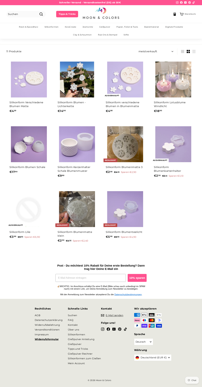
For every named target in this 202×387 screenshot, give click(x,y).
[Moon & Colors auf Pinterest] (119, 329)
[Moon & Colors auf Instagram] (102, 329)
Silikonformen (52, 27)
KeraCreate (70, 27)
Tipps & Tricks (67, 14)
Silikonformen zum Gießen (84, 358)
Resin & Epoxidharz (28, 27)
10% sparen (137, 277)
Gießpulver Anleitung (81, 339)
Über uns (73, 329)
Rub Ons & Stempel (107, 35)
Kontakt (73, 324)
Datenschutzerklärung (48, 320)
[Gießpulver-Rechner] (175, 14)
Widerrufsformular (47, 339)
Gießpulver (104, 27)
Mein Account (76, 363)
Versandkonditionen (47, 329)
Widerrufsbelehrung (47, 324)
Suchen (72, 315)
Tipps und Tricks (78, 348)
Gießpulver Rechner (80, 353)
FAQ (70, 320)
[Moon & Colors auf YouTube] (114, 329)
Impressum (42, 334)
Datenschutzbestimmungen (128, 294)
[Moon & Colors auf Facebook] (108, 329)
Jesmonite (88, 27)
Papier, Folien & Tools (127, 27)
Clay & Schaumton (82, 35)
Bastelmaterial (151, 27)
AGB (37, 315)
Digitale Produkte (174, 27)
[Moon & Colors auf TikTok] (125, 329)
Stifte (126, 35)
